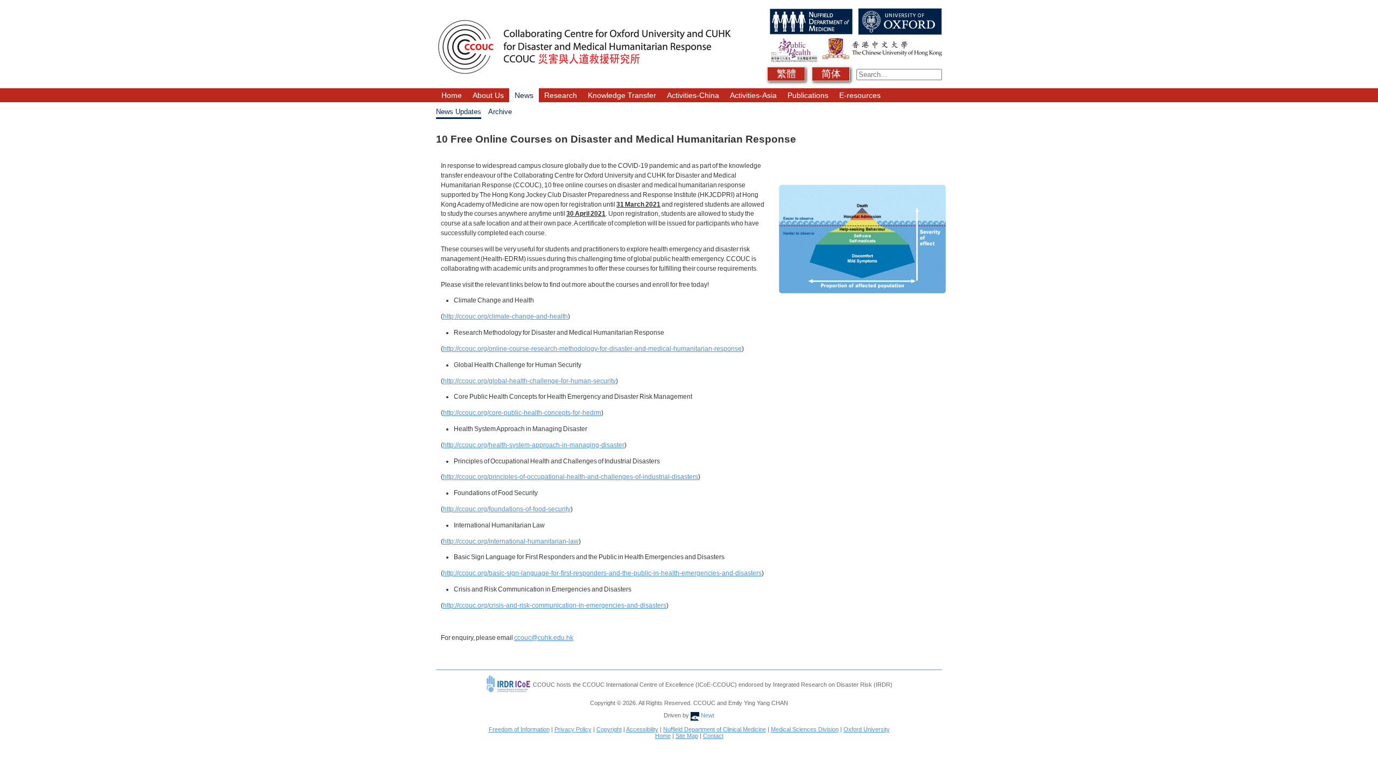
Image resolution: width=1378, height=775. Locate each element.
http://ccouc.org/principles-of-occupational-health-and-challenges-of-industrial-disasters (570, 477)
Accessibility (642, 729)
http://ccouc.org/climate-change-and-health (505, 316)
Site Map (687, 735)
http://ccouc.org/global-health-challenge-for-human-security (529, 381)
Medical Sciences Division (805, 729)
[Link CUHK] (881, 42)
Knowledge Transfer (622, 95)
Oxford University (866, 729)
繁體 (786, 73)
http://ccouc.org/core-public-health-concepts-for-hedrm (522, 413)
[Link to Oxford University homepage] (898, 12)
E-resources (860, 95)
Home (451, 95)
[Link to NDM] (810, 12)
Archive (500, 112)
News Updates (458, 112)
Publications (808, 95)
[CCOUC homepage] (584, 12)
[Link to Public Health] (793, 42)
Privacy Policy (573, 729)
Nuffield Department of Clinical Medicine (714, 729)
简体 (831, 73)
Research (560, 95)
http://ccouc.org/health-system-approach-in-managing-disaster (533, 445)
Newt (706, 715)
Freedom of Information (519, 729)
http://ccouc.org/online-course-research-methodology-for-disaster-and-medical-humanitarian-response (592, 349)
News (524, 95)
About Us (488, 95)
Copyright (609, 729)
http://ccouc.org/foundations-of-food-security (507, 509)
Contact (713, 735)
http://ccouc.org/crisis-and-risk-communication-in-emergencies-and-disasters (554, 605)
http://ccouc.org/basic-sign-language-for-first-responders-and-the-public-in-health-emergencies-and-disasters (602, 573)
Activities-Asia (753, 95)
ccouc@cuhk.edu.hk (543, 638)
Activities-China (693, 95)
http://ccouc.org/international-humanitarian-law (511, 541)
